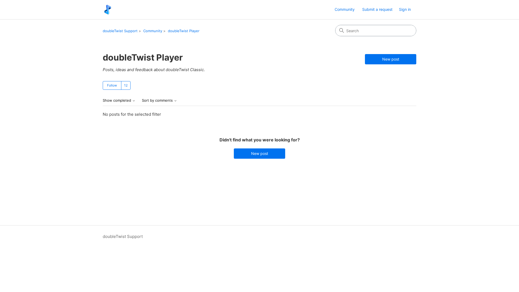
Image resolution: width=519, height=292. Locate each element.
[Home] (108, 10)
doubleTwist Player (183, 31)
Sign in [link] (405, 9)
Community (345, 9)
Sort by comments (158, 100)
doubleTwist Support (120, 31)
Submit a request (377, 9)
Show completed (117, 100)
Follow (112, 85)
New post (390, 59)
